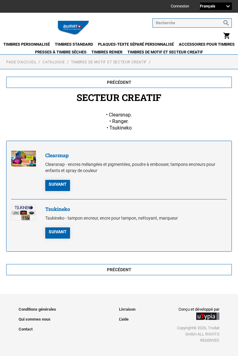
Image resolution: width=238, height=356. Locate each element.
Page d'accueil (21, 62)
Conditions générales (37, 309)
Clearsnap (57, 155)
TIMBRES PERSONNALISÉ (26, 44)
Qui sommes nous (35, 319)
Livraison (127, 309)
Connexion (180, 6)
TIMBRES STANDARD (74, 44)
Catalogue (53, 62)
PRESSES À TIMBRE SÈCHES (60, 52)
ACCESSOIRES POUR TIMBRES (207, 44)
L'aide (124, 319)
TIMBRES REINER (106, 52)
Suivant (58, 184)
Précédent (119, 82)
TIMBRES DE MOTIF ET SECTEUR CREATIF (165, 52)
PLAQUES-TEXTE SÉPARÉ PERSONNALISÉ (136, 44)
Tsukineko (57, 209)
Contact (26, 329)
